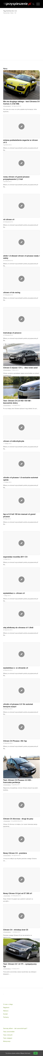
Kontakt (5, 1014)
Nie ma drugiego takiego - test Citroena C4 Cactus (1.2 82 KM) (21, 102)
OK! (35, 1053)
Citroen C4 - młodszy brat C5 (15, 929)
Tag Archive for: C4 (10, 11)
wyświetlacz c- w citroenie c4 (15, 668)
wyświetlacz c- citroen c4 (14, 593)
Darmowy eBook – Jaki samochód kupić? (15, 1028)
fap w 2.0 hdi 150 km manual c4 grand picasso (19, 515)
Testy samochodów (8, 1031)
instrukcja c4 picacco (12, 332)
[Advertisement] (21, 37)
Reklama (5, 1011)
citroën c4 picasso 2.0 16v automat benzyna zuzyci (18, 705)
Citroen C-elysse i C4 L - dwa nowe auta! (20, 367)
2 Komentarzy (7, 405)
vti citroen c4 (8, 219)
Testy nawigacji (7, 1038)
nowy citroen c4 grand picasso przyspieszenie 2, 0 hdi (16, 177)
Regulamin (6, 1007)
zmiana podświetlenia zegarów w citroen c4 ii (20, 141)
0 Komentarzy (7, 370)
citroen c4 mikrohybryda (13, 441)
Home (11, 13)
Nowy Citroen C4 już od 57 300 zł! (17, 893)
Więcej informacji (25, 1053)
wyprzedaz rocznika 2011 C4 (15, 556)
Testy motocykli (7, 1035)
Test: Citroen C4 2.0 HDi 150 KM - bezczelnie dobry (17, 401)
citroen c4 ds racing (11, 292)
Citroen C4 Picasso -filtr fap (15, 741)
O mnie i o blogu (8, 1004)
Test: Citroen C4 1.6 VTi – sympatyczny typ (20, 965)
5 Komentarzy (7, 855)
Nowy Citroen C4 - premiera (15, 853)
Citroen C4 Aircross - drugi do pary (18, 818)
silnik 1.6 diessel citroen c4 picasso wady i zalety (21, 256)
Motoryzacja (6, 1041)
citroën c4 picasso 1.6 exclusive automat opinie (20, 478)
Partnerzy (6, 1017)
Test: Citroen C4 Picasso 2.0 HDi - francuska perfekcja (17, 781)
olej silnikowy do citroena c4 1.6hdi (18, 627)
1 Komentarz (6, 821)
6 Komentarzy (7, 106)
